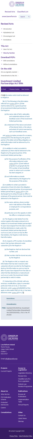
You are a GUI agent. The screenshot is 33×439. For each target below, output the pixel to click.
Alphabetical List (8, 32)
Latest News (22, 418)
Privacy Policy (14, 436)
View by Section (9, 53)
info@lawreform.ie (11, 359)
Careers (3, 408)
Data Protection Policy (25, 436)
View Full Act (7, 49)
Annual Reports (23, 405)
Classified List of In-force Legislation (24, 380)
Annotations (7, 40)
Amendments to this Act (10, 76)
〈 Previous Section (13, 89)
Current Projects (6, 371)
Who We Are (5, 394)
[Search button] (29, 17)
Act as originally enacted (10, 72)
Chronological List (9, 36)
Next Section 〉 (26, 89)
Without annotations (10, 64)
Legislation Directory (25, 373)
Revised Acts (22, 376)
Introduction (7, 29)
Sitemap (21, 421)
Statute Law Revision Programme (25, 385)
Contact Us (21, 415)
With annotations (9, 61)
